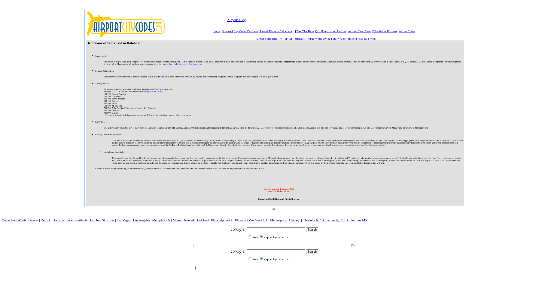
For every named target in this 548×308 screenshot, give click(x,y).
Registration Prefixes (334, 31)
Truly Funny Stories (344, 38)
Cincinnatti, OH (334, 220)
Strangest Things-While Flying (313, 38)
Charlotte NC (312, 220)
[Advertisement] (324, 19)
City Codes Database (246, 31)
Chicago (294, 220)
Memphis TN (161, 220)
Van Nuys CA (258, 220)
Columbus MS (357, 220)
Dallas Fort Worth (14, 220)
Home (216, 31)
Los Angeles (141, 220)
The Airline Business (385, 31)
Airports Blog (236, 20)
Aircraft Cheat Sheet (359, 31)
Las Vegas (124, 220)
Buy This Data (305, 31)
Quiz (318, 31)
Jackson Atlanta (77, 220)
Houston (58, 220)
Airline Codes (407, 31)
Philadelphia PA (222, 220)
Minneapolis (278, 220)
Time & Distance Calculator (275, 31)
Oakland (203, 220)
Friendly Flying (366, 38)
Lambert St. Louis (102, 220)
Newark (189, 220)
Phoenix (240, 220)
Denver (33, 220)
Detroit (45, 220)
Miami (177, 220)
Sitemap (227, 31)
